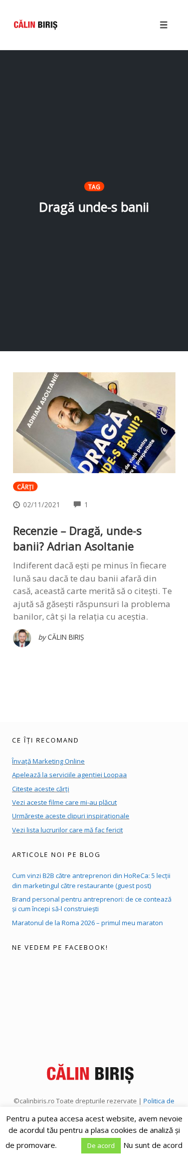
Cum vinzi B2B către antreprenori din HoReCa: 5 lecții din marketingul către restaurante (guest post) (91, 880)
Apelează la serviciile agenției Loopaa (69, 774)
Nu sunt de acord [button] (152, 1145)
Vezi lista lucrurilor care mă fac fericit (67, 829)
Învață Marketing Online (48, 761)
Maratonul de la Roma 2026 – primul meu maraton (87, 922)
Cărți (25, 487)
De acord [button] (101, 1145)
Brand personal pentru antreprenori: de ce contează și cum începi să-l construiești (91, 904)
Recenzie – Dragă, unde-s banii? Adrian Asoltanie (77, 538)
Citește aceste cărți (40, 788)
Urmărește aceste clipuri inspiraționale (70, 815)
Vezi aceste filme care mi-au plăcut (64, 802)
